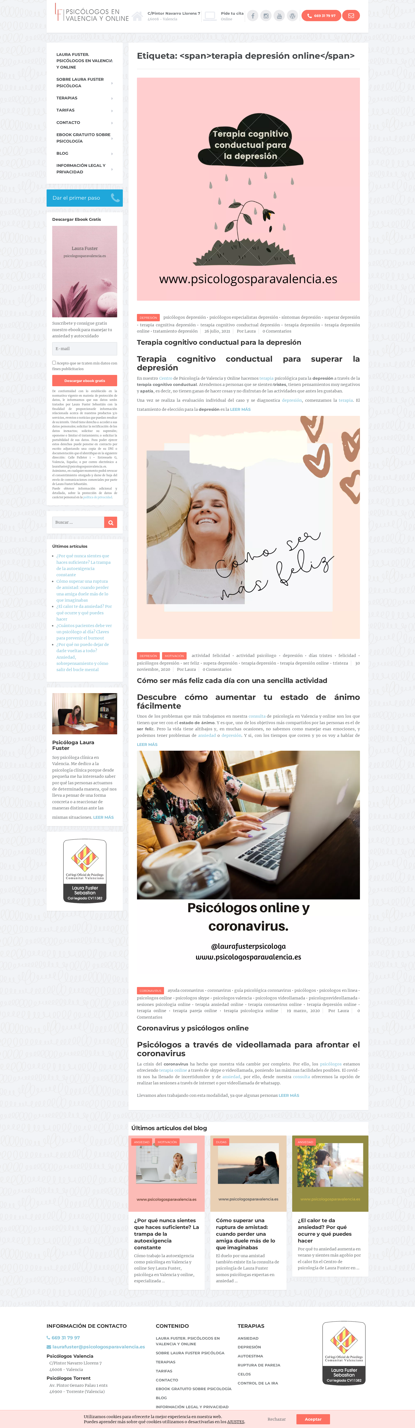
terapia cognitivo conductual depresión (240, 324)
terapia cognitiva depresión (168, 324)
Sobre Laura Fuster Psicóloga (80, 82)
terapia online (151, 1010)
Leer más (103, 817)
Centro (165, 378)
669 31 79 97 (324, 16)
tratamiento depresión (175, 331)
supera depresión (220, 663)
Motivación (174, 656)
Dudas (221, 1142)
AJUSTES (235, 1421)
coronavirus (219, 990)
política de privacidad (97, 497)
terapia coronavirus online (275, 1004)
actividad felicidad (211, 655)
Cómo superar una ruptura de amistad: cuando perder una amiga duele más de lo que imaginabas (245, 1234)
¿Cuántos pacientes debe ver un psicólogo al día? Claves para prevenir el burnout (84, 632)
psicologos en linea (338, 990)
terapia (266, 378)
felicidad (347, 655)
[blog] (292, 15)
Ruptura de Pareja (259, 1365)
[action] (351, 15)
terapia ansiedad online (219, 1004)
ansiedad (208, 735)
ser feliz (191, 663)
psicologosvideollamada (333, 998)
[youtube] (279, 15)
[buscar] (110, 522)
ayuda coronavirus (186, 990)
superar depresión (342, 317)
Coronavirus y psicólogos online (193, 1028)
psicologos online (154, 998)
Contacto (68, 122)
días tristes (320, 655)
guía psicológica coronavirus (262, 990)
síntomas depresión (300, 317)
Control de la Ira (258, 1383)
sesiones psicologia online (164, 1004)
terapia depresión (302, 324)
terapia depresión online (304, 663)
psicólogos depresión (184, 317)
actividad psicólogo (256, 655)
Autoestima (250, 1356)
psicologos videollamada (280, 998)
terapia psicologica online (251, 1010)
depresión (291, 400)
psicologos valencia (232, 998)
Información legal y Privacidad (80, 168)
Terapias (66, 98)
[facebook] (252, 15)
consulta (257, 716)
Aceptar (313, 1419)
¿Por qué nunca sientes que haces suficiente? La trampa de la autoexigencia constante (166, 1234)
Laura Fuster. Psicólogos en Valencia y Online (84, 61)
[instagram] (266, 15)
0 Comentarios (277, 331)
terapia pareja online (195, 1010)
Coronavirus (150, 991)
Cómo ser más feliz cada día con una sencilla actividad (232, 680)
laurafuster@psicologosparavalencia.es (98, 1347)
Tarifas (65, 110)
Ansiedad (141, 1142)
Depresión (148, 318)
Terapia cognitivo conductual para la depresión (219, 342)
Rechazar (277, 1419)
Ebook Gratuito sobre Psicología (83, 137)
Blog (62, 153)
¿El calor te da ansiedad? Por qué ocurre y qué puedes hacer (325, 1230)
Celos (244, 1374)
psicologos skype (192, 998)
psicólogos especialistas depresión (243, 317)
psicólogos (305, 990)
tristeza (340, 663)
